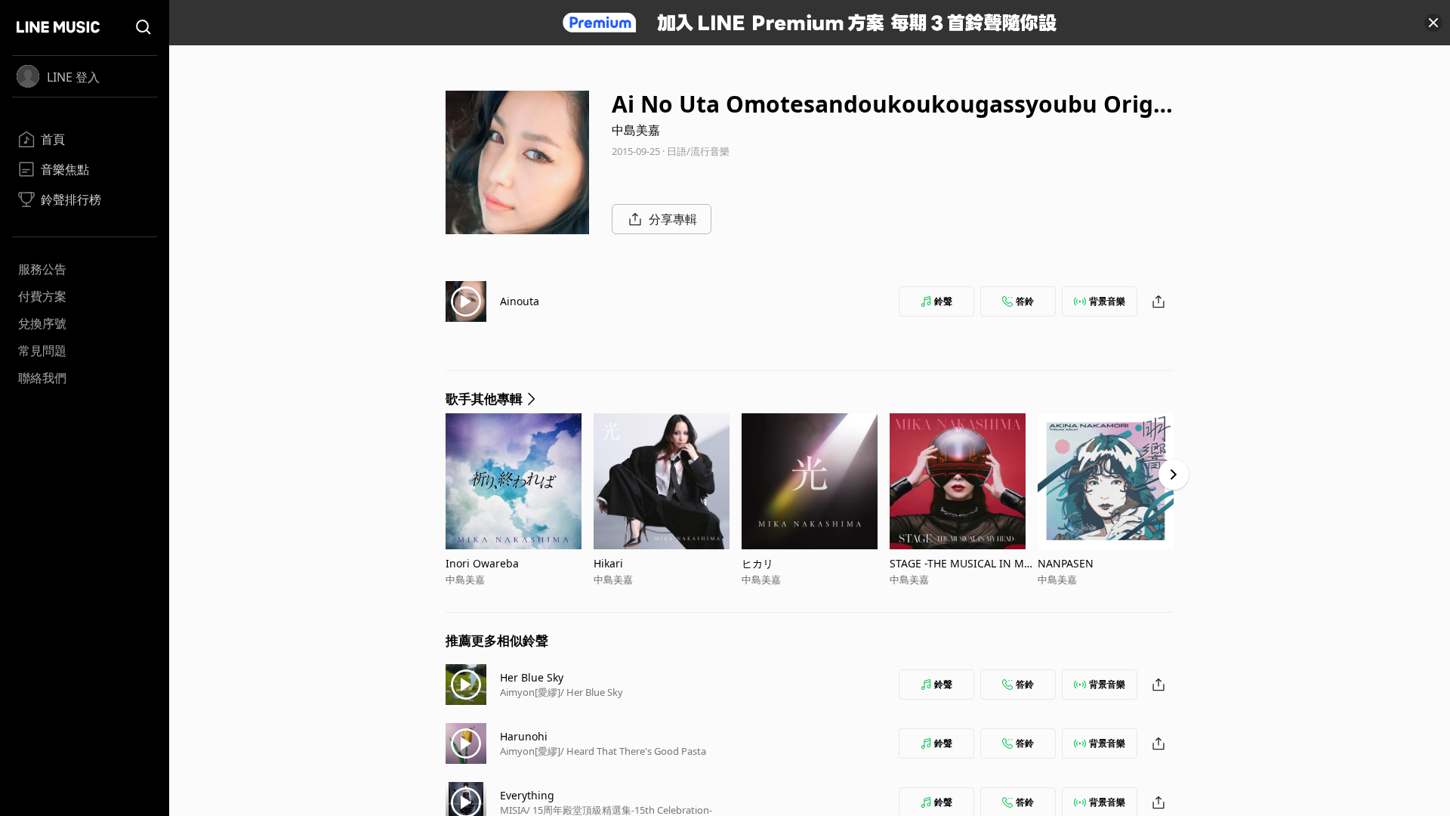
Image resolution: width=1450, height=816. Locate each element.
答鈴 (1025, 301)
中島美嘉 (636, 130)
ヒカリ (757, 563)
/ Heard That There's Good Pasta (633, 751)
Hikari (608, 563)
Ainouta (519, 301)
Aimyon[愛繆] (530, 692)
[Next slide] (1173, 474)
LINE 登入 (73, 77)
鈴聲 (943, 301)
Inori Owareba (482, 563)
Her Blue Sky (531, 677)
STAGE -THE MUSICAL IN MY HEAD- (960, 563)
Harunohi (524, 736)
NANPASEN (1066, 563)
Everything (527, 795)
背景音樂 (1107, 301)
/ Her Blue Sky (591, 692)
